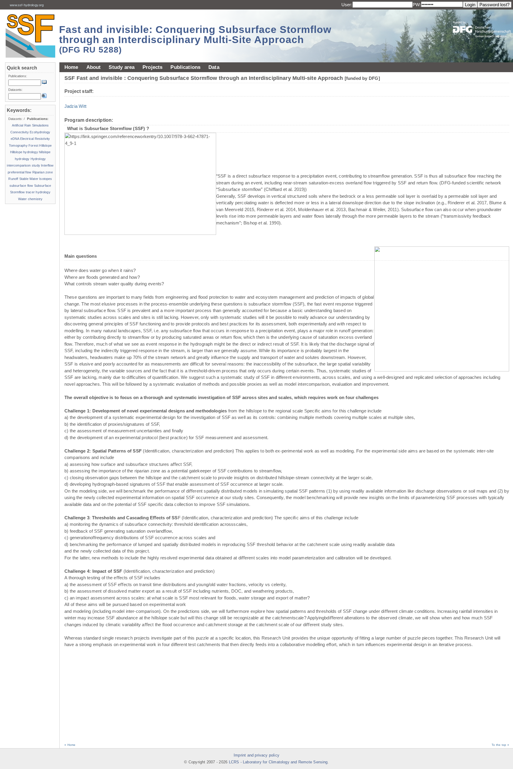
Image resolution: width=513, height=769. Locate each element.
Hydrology (38, 159)
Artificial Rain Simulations (30, 125)
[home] (30, 36)
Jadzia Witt (75, 106)
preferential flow (19, 172)
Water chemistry (30, 199)
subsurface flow (21, 185)
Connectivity (19, 132)
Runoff (13, 179)
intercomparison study (23, 165)
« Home (69, 744)
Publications (185, 67)
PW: (417, 4)
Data (213, 67)
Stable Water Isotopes (35, 179)
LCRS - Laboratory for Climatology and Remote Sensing (278, 762)
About (93, 67)
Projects (152, 67)
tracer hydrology (38, 192)
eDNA (15, 138)
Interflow (47, 165)
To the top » (500, 744)
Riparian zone (42, 172)
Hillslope (45, 145)
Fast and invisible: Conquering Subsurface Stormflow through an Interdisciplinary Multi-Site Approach (195, 39)
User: (346, 4)
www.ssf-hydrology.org (27, 5)
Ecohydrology (40, 132)
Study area (121, 67)
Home (71, 67)
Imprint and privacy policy (256, 755)
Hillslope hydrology (24, 152)
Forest (33, 145)
